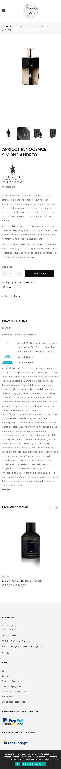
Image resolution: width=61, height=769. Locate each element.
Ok (18, 764)
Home (5, 26)
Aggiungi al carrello (39, 273)
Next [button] (56, 82)
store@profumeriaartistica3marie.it (27, 646)
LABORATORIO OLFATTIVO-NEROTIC (22, 580)
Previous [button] (5, 82)
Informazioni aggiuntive (19, 334)
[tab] (30, 321)
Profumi (13, 26)
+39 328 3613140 (18, 641)
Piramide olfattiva (14, 321)
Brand (6, 328)
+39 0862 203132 (15, 635)
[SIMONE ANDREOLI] (12, 173)
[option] (30, 67)
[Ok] (57, 759)
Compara (10, 287)
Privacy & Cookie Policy (33, 764)
